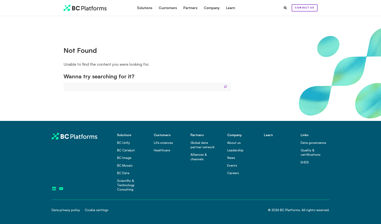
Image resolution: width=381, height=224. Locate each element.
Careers (233, 173)
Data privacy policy (66, 210)
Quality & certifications (310, 152)
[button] (145, 7)
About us (234, 143)
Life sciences (163, 143)
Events (232, 165)
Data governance (313, 143)
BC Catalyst (126, 150)
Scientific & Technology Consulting (126, 185)
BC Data (123, 173)
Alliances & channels (198, 157)
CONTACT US (304, 7)
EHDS (305, 162)
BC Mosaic (125, 165)
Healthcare (162, 150)
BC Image (124, 158)
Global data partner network (202, 145)
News (231, 158)
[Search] (225, 87)
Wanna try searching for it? (99, 76)
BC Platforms (290, 210)
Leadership (235, 150)
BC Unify (123, 143)
